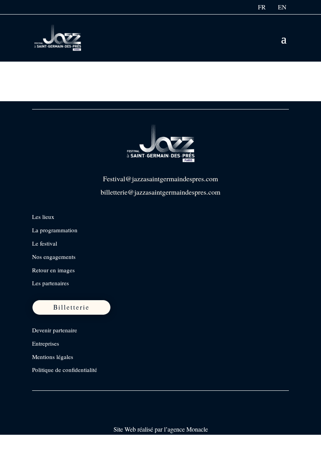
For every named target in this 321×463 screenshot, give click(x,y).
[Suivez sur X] (71, 400)
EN (282, 7)
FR (262, 7)
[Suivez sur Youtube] (88, 400)
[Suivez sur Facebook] (38, 400)
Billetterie (71, 307)
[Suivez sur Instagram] (55, 400)
